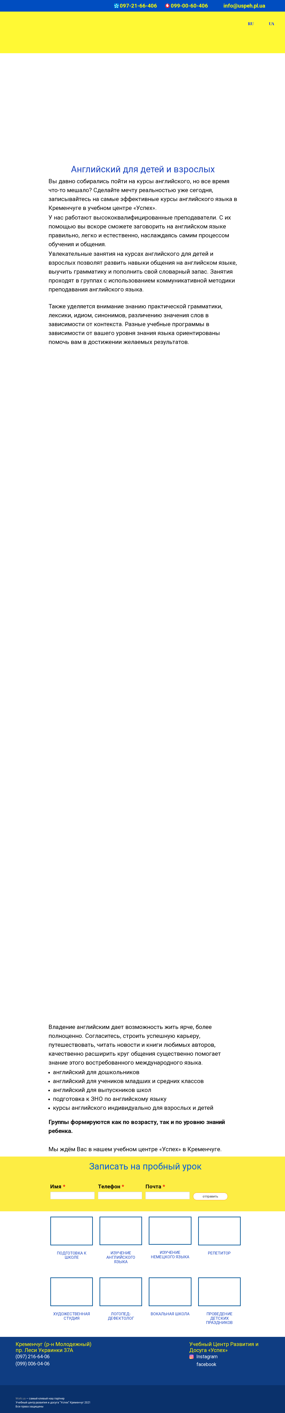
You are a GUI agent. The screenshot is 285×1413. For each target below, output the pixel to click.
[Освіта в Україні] (25, 1393)
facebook (206, 1364)
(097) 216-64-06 (33, 1356)
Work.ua (21, 1398)
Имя (57, 1186)
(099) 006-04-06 (33, 1363)
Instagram (207, 1356)
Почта (155, 1186)
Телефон (111, 1186)
